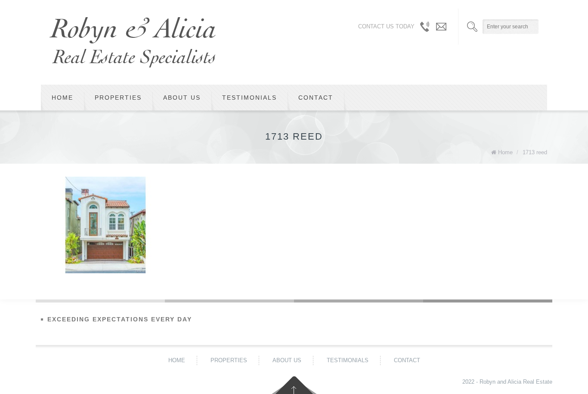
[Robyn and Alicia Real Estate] (133, 42)
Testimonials (249, 97)
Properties (118, 97)
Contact (315, 97)
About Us (182, 97)
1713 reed (535, 152)
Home (62, 97)
